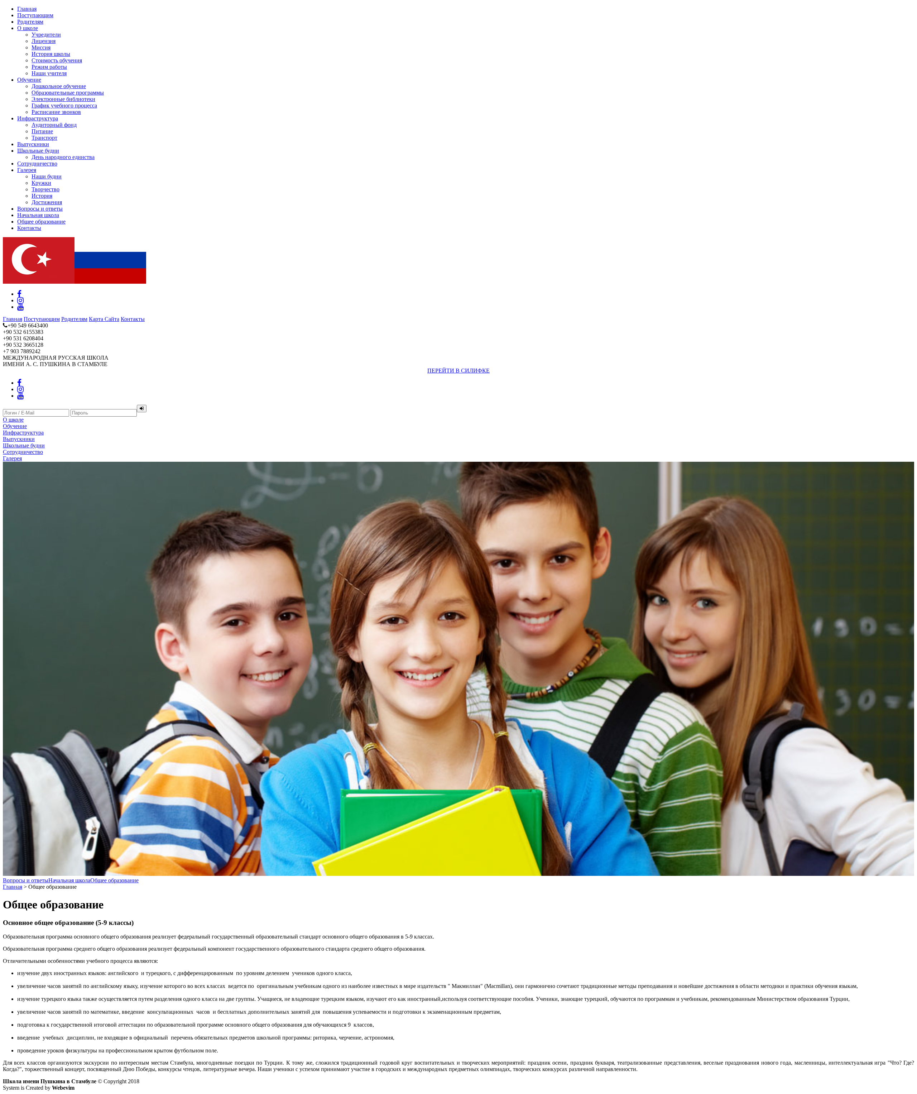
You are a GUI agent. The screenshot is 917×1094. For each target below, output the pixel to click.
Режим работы (49, 67)
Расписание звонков (56, 112)
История (42, 196)
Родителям (30, 22)
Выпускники (33, 144)
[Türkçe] (39, 282)
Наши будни (47, 176)
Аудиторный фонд (54, 125)
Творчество (45, 189)
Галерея (26, 170)
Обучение (29, 80)
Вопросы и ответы (40, 209)
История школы (51, 54)
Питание (42, 131)
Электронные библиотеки (63, 99)
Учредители (46, 35)
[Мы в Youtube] (20, 307)
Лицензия (44, 41)
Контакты (29, 228)
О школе (27, 28)
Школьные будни (38, 151)
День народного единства (63, 157)
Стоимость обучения (57, 60)
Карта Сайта (104, 319)
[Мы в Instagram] (20, 300)
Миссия (41, 47)
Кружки (41, 183)
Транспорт (44, 138)
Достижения (47, 202)
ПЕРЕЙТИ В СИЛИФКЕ (458, 371)
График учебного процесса (64, 105)
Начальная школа (38, 215)
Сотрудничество (37, 163)
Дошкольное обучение (59, 86)
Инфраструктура (37, 118)
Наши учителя (49, 73)
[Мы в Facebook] (19, 294)
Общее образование (41, 222)
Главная (27, 9)
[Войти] (142, 408)
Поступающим (35, 15)
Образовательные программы (68, 93)
